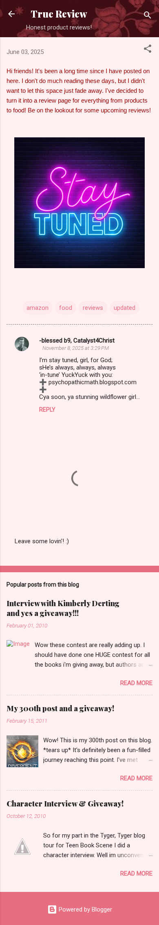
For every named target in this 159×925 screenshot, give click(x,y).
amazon (37, 307)
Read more (136, 683)
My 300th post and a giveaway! (60, 708)
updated (124, 307)
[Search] (147, 16)
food (65, 307)
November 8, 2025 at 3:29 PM (75, 348)
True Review (59, 13)
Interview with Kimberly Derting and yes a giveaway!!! (63, 608)
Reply (47, 409)
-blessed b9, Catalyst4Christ (77, 340)
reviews (93, 307)
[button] (147, 50)
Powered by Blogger (84, 909)
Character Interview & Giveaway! (65, 804)
